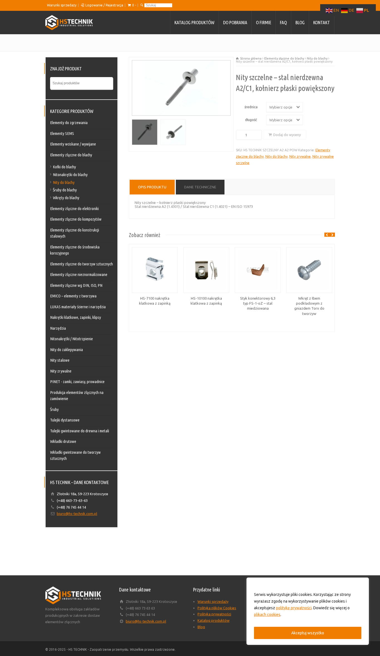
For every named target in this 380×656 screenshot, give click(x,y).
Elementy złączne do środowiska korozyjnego (75, 250)
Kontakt (321, 22)
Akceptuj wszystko (307, 633)
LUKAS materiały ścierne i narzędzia (78, 306)
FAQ (283, 22)
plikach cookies (267, 614)
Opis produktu (152, 187)
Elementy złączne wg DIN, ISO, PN (76, 285)
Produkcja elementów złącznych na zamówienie (76, 395)
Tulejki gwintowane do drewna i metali (79, 430)
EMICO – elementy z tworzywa (73, 296)
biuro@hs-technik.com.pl (77, 514)
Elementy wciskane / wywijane (73, 144)
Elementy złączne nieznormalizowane (78, 274)
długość (251, 120)
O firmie (263, 22)
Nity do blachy (317, 58)
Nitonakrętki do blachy (70, 174)
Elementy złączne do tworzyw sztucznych (81, 264)
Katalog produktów (194, 22)
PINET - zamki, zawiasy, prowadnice (77, 381)
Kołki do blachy (64, 166)
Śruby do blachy (65, 190)
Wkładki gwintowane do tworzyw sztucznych (75, 455)
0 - (134, 5)
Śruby (54, 409)
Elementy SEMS (62, 133)
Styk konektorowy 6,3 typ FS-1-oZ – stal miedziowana (257, 303)
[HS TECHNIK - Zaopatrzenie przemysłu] (69, 22)
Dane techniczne (200, 187)
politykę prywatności (294, 608)
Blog (300, 22)
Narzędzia (58, 328)
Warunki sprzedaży (62, 5)
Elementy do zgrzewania (69, 122)
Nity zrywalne (300, 156)
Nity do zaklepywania (66, 349)
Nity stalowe (60, 360)
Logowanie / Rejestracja (104, 5)
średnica (251, 107)
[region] (307, 611)
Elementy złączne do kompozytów (76, 219)
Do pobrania (235, 22)
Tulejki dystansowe (65, 420)
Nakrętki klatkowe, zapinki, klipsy (75, 317)
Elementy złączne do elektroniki (74, 208)
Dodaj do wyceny (287, 135)
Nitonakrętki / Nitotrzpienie (71, 338)
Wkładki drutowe (63, 441)
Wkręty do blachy (66, 197)
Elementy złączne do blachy (284, 58)
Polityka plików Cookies (217, 608)
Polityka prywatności (214, 614)
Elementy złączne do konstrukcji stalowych (74, 233)
